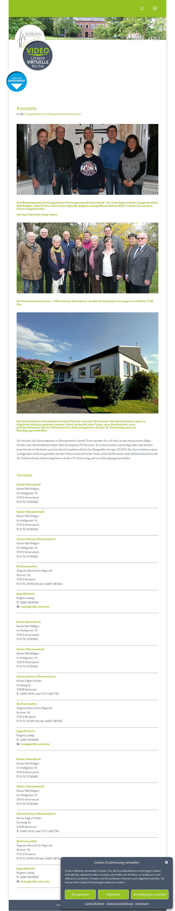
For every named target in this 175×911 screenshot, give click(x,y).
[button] (166, 862)
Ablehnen (113, 894)
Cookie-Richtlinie (95, 903)
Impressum (142, 903)
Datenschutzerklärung (120, 903)
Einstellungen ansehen (149, 894)
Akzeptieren (80, 894)
